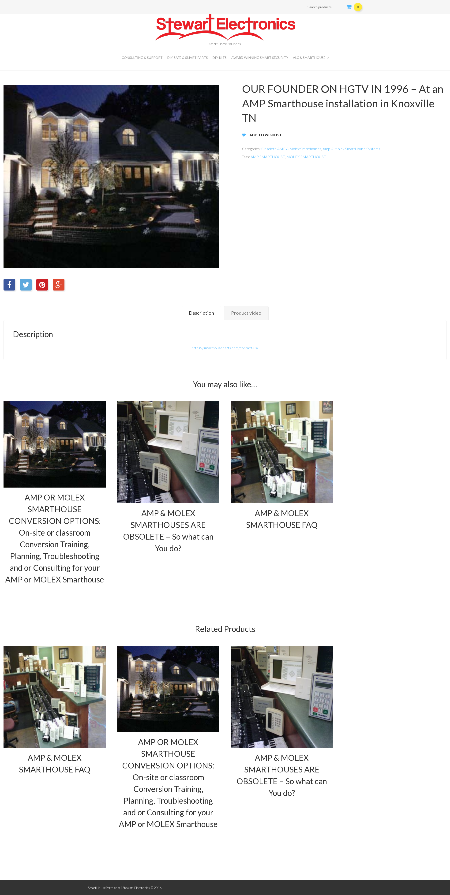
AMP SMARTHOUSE (268, 156)
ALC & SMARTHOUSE (309, 58)
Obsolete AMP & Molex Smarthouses (291, 148)
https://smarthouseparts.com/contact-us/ (225, 348)
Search (340, 7)
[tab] (201, 313)
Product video (246, 313)
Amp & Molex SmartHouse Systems (351, 148)
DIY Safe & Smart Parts (187, 58)
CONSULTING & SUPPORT (142, 58)
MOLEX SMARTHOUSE (306, 156)
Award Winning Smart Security (259, 58)
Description (201, 313)
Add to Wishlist (265, 135)
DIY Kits (220, 58)
